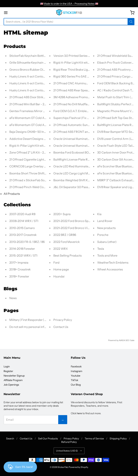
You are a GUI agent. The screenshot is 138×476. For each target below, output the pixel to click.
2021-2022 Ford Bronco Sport (72, 221)
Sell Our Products (48, 438)
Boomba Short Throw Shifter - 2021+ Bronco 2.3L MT (43, 173)
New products (106, 228)
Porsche (102, 235)
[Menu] (16, 12)
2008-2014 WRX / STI (23, 221)
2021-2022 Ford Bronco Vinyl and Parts (79, 228)
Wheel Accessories (110, 269)
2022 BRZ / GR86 (64, 235)
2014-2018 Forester (22, 248)
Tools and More (107, 255)
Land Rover (104, 221)
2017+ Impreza (18, 262)
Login (7, 366)
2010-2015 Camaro (22, 228)
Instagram (76, 371)
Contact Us (60, 327)
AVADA (122, 340)
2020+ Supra (62, 214)
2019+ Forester (19, 276)
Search (10, 438)
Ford (56, 262)
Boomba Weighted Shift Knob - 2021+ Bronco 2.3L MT (88, 180)
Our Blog (76, 384)
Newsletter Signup (14, 375)
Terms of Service (94, 438)
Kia (99, 214)
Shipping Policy (118, 438)
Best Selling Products (67, 255)
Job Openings (11, 384)
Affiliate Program (13, 380)
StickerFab (63, 467)
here (79, 413)
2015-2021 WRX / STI (23, 255)
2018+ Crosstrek (20, 269)
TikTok (74, 380)
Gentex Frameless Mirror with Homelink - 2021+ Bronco (45, 111)
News (13, 298)
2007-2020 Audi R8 (22, 214)
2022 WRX (60, 248)
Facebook (76, 366)
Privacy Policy (62, 320)
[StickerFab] (69, 12)
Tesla (100, 248)
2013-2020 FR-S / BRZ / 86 (27, 242)
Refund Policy (69, 442)
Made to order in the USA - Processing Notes (69, 3)
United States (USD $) (67, 450)
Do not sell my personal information (32, 327)
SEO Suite (129, 340)
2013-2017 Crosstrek (23, 235)
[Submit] (131, 21)
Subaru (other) (107, 242)
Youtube (75, 375)
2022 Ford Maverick (66, 242)
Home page (61, 269)
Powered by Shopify (78, 467)
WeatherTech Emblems (112, 262)
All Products (12, 193)
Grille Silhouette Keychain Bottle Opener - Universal (43, 62)
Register (8, 371)
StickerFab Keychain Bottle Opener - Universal (40, 55)
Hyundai (59, 276)
